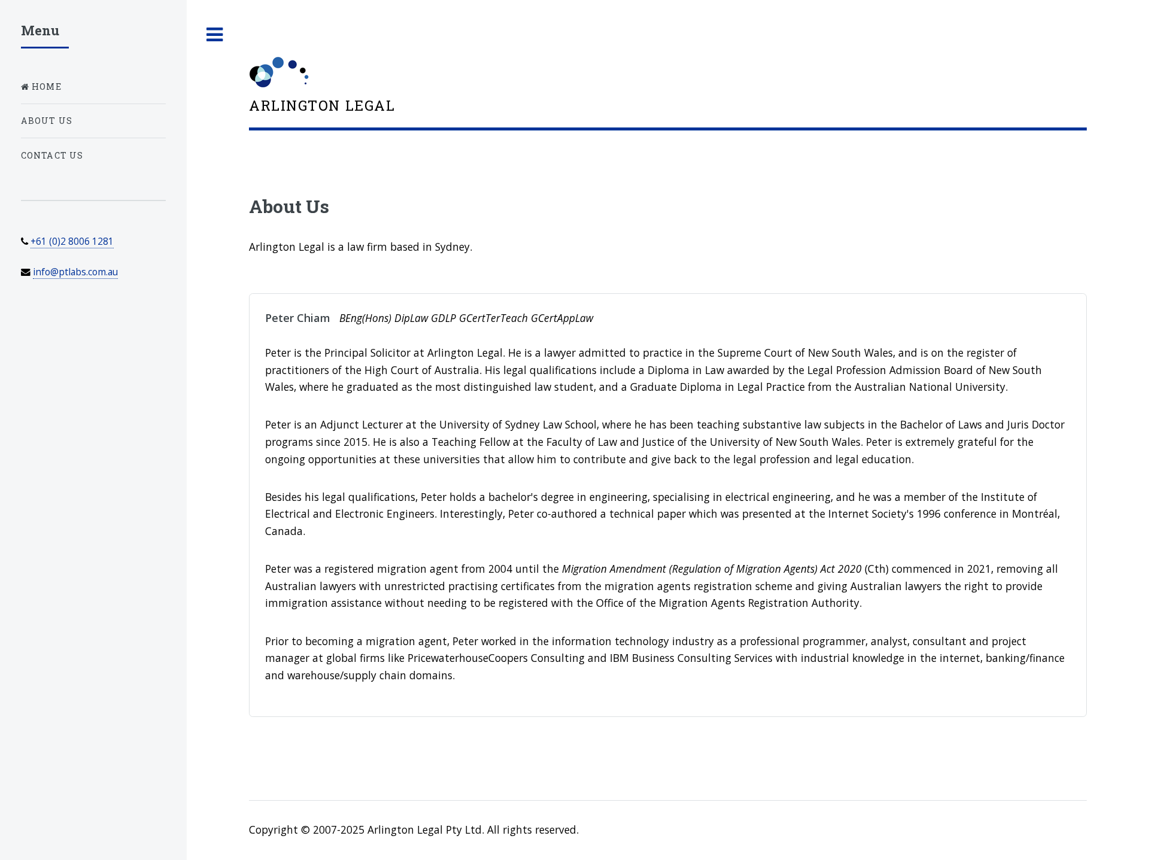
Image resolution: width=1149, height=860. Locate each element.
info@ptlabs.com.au (75, 271)
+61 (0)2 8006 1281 (72, 241)
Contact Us (52, 155)
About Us (46, 120)
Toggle (215, 35)
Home (45, 86)
